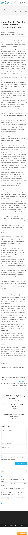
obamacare (3, 369)
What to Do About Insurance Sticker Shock (14, 405)
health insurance (22, 367)
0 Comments (21, 34)
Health (5, 34)
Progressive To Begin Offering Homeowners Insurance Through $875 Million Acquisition (14, 396)
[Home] (1, 11)
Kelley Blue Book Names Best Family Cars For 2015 (14, 415)
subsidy (15, 369)
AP (6, 363)
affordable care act (8, 367)
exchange (15, 367)
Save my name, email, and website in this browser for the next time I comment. (13, 458)
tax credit (20, 369)
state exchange (10, 369)
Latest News (12, 34)
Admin (5, 32)
